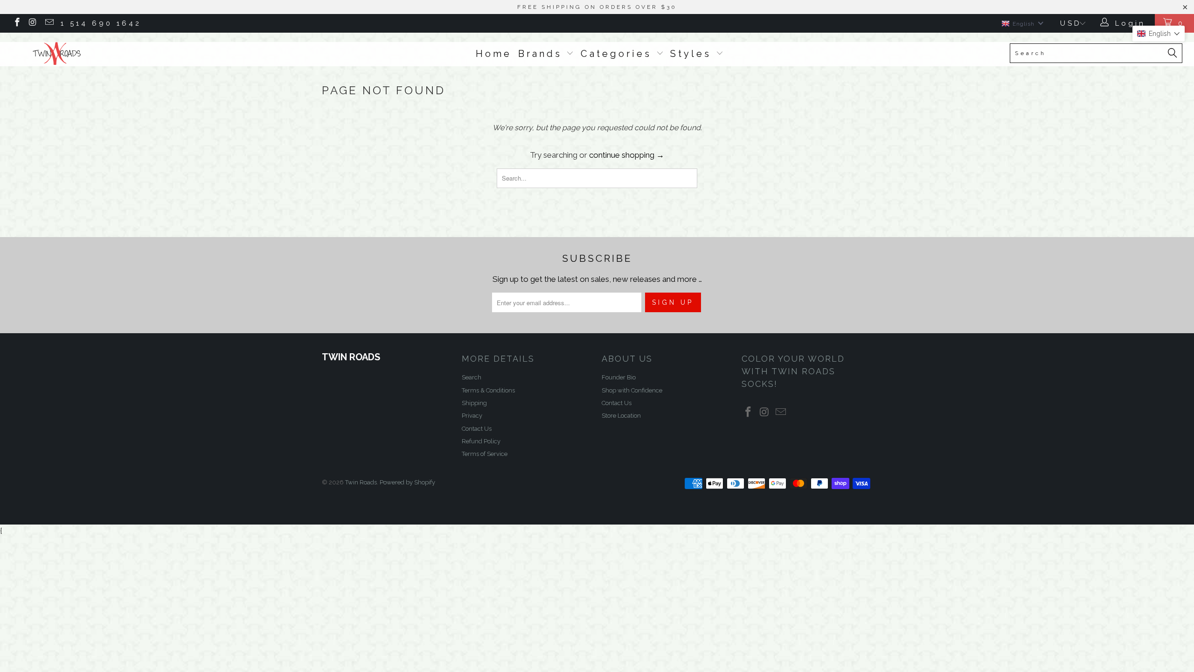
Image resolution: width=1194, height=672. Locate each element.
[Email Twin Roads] (49, 23)
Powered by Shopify (407, 482)
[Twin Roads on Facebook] (16, 23)
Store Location (621, 415)
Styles (693, 53)
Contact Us (477, 428)
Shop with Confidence (632, 390)
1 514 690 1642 (101, 23)
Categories (618, 53)
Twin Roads (361, 482)
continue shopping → (626, 155)
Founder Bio (619, 377)
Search (471, 377)
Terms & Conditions (488, 390)
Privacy (472, 415)
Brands (542, 53)
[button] (1158, 34)
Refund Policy (481, 441)
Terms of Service (484, 453)
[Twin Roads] (100, 53)
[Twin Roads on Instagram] (33, 23)
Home (494, 53)
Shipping (474, 402)
